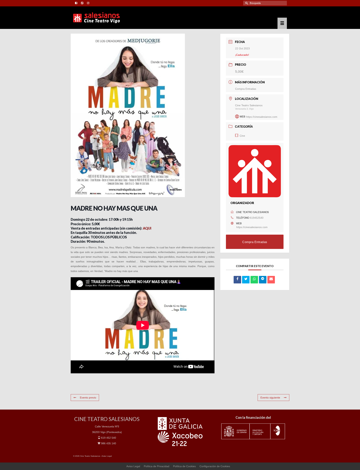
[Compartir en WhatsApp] (254, 279)
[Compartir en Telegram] (262, 279)
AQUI (147, 228)
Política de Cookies (184, 466)
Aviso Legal (107, 456)
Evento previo (88, 397)
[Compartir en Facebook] (237, 279)
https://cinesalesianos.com (261, 116)
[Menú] (282, 23)
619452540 (256, 217)
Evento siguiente (270, 397)
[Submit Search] (246, 3)
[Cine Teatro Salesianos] (107, 17)
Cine (242, 135)
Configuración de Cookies (215, 466)
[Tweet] (246, 279)
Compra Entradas (245, 88)
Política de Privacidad (156, 466)
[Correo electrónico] (271, 279)
